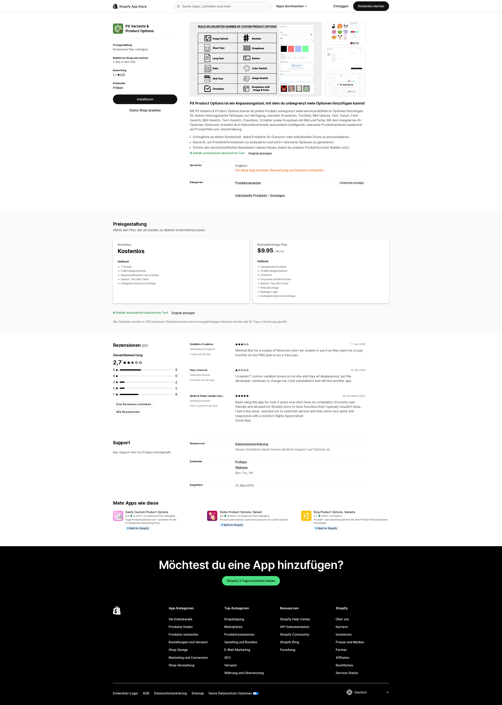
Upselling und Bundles (240, 642)
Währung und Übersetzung (244, 673)
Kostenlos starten (371, 6)
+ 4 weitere (345, 84)
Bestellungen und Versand (188, 642)
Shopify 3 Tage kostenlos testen (251, 581)
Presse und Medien (350, 642)
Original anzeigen (260, 153)
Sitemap (198, 693)
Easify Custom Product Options (147, 512)
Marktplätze (233, 627)
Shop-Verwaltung (181, 665)
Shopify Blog (289, 642)
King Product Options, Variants (334, 512)
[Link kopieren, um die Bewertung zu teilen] (215, 344)
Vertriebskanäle (180, 619)
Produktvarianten (248, 183)
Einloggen (341, 6)
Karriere (342, 627)
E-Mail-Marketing (237, 650)
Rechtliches (344, 665)
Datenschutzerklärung (251, 444)
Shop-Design (178, 650)
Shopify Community (294, 634)
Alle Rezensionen (128, 411)
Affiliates (342, 658)
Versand (230, 665)
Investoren (344, 634)
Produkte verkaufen (183, 634)
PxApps (118, 87)
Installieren (145, 99)
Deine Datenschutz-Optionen (230, 693)
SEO (227, 658)
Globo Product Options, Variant (241, 512)
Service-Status (347, 673)
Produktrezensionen (239, 634)
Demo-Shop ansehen (145, 110)
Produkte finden (181, 627)
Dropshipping (234, 619)
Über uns (342, 619)
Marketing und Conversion (188, 658)
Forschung (287, 650)
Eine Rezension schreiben (133, 404)
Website (241, 468)
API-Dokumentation (294, 627)
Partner (341, 650)
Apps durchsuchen (290, 6)
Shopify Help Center (295, 619)
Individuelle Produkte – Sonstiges (260, 195)
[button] (157, 521)
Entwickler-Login (125, 693)
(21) (122, 74)
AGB (146, 693)
